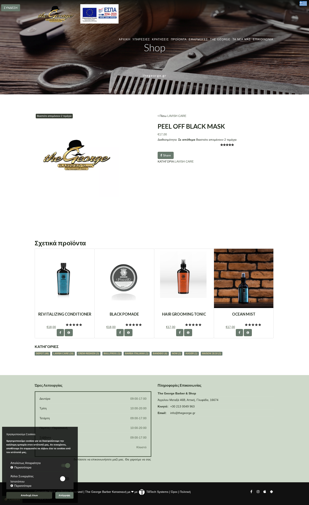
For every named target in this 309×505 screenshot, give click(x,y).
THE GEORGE (220, 39)
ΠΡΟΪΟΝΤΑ (179, 39)
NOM (176, 353)
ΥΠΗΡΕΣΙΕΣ (141, 39)
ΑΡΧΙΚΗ (124, 39)
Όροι (174, 491)
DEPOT (42, 353)
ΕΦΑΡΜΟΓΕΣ (198, 39)
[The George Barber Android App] (271, 491)
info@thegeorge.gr (182, 413)
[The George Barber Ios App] (265, 491)
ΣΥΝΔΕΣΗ (10, 7)
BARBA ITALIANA (136, 353)
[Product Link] (69, 332)
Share (166, 155)
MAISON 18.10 (211, 353)
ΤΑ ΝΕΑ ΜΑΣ (241, 39)
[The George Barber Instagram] (258, 491)
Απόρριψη (64, 495)
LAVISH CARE (176, 116)
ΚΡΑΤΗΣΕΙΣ (160, 39)
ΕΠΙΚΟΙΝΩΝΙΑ (263, 39)
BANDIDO (160, 353)
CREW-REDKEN (88, 353)
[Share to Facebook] (60, 332)
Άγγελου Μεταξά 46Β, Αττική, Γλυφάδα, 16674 (188, 400)
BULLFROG (112, 353)
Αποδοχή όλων (29, 495)
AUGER (191, 353)
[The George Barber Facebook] (251, 491)
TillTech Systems (156, 491)
